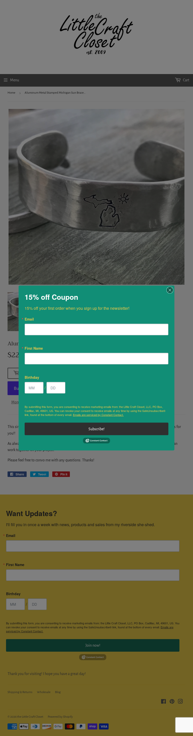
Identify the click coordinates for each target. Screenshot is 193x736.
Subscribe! (96, 429)
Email (29, 319)
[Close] (170, 290)
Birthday (32, 377)
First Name (34, 348)
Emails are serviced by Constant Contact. (98, 415)
